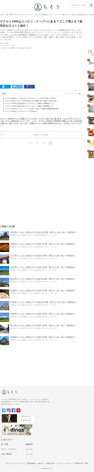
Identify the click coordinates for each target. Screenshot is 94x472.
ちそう (2, 14)
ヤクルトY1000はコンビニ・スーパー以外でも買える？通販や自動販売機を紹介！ (32, 109)
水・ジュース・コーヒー (24, 14)
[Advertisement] (41, 66)
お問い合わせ (50, 463)
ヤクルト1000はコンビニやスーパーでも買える (21, 111)
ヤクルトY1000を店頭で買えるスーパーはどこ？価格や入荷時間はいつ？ (29, 106)
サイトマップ (10, 463)
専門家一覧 (78, 463)
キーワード (21, 463)
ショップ (29, 454)
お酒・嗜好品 (6, 454)
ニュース (29, 449)
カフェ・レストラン (9, 449)
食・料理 (10, 14)
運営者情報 (31, 463)
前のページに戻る (41, 135)
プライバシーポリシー (65, 463)
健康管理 (29, 444)
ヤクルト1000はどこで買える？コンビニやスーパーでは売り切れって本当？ (30, 98)
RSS (86, 463)
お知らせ (40, 463)
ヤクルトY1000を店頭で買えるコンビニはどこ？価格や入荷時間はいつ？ (29, 103)
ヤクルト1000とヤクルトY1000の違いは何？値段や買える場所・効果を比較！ (31, 101)
